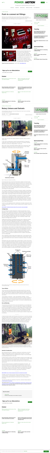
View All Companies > (41, 25)
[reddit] (18, 23)
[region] (25, 451)
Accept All (46, 451)
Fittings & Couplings (5, 11)
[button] (2, 2)
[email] (19, 23)
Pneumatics (17, 7)
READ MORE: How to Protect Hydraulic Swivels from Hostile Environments (14, 372)
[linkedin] (15, 23)
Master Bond (36, 22)
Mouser (35, 23)
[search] (4, 2)
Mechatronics (22, 7)
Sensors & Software (29, 7)
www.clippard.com (23, 63)
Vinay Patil (7, 394)
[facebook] (14, 23)
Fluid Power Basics (37, 7)
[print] (31, 23)
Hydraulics (12, 7)
